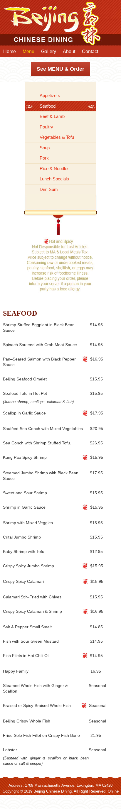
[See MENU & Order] (60, 38)
